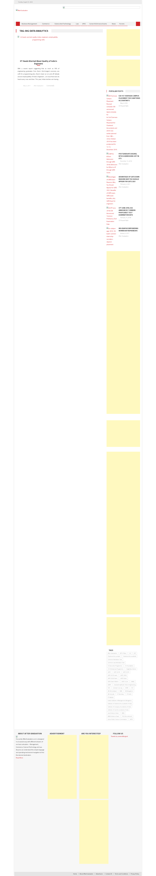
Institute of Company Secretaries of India (119, 707)
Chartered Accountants (129, 656)
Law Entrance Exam (113, 713)
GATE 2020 (123, 675)
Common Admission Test (115, 659)
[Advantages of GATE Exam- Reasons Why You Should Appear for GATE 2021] (112, 190)
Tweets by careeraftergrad (119, 736)
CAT (135, 653)
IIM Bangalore (129, 691)
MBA (123, 713)
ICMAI (126, 688)
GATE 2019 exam (112, 675)
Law (77, 24)
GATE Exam (123, 678)
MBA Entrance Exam (113, 716)
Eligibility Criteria (131, 669)
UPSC (84, 24)
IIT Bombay (120, 694)
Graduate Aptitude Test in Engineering (125, 685)
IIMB (121, 691)
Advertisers (99, 874)
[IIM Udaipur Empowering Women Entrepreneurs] (112, 236)
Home (75, 874)
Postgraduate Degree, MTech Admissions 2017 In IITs (129, 156)
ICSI (132, 688)
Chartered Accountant (114, 656)
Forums (121, 24)
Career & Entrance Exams (98, 24)
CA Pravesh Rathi (123, 106)
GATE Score (125, 682)
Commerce (45, 24)
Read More (19, 758)
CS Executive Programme (115, 666)
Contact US (108, 874)
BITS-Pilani (123, 653)
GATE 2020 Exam (112, 678)
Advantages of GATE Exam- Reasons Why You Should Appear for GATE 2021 (129, 179)
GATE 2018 (117, 672)
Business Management (29, 24)
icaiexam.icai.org (117, 688)
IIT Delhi (129, 694)
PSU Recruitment (127, 716)
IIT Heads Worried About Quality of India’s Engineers (38, 62)
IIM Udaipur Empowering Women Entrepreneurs (128, 229)
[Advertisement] (123, 42)
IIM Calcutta (111, 694)
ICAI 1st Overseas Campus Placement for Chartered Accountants (129, 98)
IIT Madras (110, 697)
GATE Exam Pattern (113, 682)
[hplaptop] (101, 11)
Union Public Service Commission (117, 719)
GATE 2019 (126, 672)
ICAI (109, 688)
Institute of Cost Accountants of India (118, 710)
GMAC (132, 682)
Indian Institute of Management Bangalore (120, 700)
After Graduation (38, 86)
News (114, 24)
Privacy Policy (135, 874)
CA (130, 653)
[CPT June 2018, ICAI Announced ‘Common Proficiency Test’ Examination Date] (112, 216)
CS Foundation (129, 666)
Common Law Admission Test (116, 663)
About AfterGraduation (86, 874)
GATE (109, 672)
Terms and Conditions (121, 874)
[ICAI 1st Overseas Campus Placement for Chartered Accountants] (112, 122)
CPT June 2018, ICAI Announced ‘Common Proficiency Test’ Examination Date (127, 211)
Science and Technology (63, 24)
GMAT (109, 685)
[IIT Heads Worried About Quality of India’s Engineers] (38, 38)
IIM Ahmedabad (112, 691)
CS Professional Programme (115, 669)
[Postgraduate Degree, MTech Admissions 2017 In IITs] (112, 163)
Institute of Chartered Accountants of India (120, 704)
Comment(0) (50, 86)
